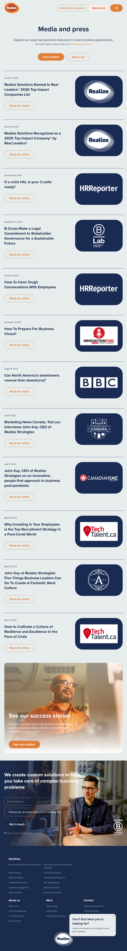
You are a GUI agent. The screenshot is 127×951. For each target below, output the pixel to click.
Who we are (14, 906)
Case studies (51, 57)
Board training (15, 872)
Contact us (88, 916)
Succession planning (52, 892)
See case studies (24, 744)
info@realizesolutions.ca (80, 44)
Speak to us (98, 8)
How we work (15, 920)
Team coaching (15, 892)
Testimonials (51, 911)
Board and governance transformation (25, 864)
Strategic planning (51, 887)
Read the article (19, 106)
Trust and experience (17, 911)
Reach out (78, 57)
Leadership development (54, 877)
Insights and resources (56, 916)
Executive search (16, 877)
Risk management (51, 882)
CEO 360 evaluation (52, 872)
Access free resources (71, 8)
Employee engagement (19, 887)
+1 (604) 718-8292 (91, 911)
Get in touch (17, 824)
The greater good (16, 916)
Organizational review (18, 882)
